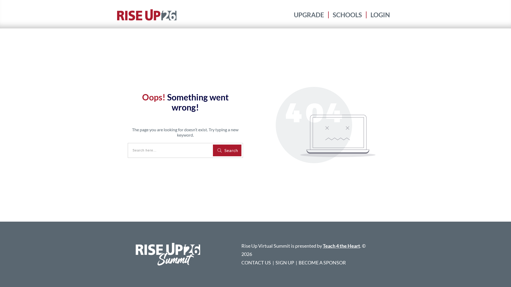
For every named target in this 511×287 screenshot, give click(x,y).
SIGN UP (284, 262)
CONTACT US (256, 262)
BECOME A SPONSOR (322, 262)
